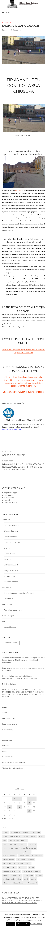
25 (29, 811)
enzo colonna (24, 856)
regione (39, 875)
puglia (5, 875)
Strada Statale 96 (19, 883)
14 (9, 807)
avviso (33, 836)
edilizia (27, 852)
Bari (4, 840)
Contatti (5, 751)
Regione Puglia (9, 576)
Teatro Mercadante (11, 582)
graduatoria (21, 860)
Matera (27, 863)
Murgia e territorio (11, 570)
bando (41, 836)
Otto (4, 621)
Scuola (33, 879)
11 (29, 803)
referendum (28, 875)
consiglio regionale (28, 848)
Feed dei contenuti (9, 718)
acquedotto (15, 832)
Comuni (23, 844)
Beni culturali (14, 840)
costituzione (17, 852)
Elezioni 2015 (7, 604)
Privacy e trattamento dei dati (13, 762)
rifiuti (19, 879)
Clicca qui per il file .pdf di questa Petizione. (23, 392)
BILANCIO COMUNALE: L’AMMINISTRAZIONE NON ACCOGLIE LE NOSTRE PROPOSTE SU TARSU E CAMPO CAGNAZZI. (23, 467)
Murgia (31, 867)
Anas (5, 836)
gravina (31, 860)
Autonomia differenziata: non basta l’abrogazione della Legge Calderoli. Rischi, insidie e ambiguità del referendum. (23, 660)
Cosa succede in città (12, 542)
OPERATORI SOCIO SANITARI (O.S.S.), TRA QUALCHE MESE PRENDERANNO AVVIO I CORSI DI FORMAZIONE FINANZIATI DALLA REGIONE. (22, 900)
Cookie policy (7, 757)
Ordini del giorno (10, 503)
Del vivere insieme (9, 684)
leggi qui (18, 190)
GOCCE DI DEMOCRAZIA (13, 455)
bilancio (24, 840)
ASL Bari (25, 836)
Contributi (7, 852)
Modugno (22, 867)
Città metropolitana (11, 525)
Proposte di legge (10, 493)
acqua (5, 832)
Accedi (5, 713)
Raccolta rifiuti (16, 875)
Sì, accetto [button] (10, 924)
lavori (20, 863)
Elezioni (7, 548)
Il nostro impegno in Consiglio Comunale (19, 593)
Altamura (36, 832)
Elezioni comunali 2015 (12, 610)
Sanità (26, 879)
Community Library (10, 844)
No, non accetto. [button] (23, 924)
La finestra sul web (11, 565)
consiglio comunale (10, 848)
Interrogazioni (9, 495)
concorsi (32, 844)
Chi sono (5, 746)
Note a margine (8, 616)
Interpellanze (9, 498)
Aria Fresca (6, 587)
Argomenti (6, 520)
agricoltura (26, 832)
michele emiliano (9, 867)
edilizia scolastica (9, 856)
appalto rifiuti (15, 836)
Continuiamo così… (11, 537)
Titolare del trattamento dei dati (14, 768)
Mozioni (7, 500)
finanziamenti (37, 856)
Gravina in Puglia (9, 863)
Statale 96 (7, 883)
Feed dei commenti (9, 724)
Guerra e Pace (9, 554)
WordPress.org (7, 730)
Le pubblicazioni (10, 627)
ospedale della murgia (11, 871)
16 (19, 807)
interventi (7, 559)
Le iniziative (7, 22)
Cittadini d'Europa (11, 531)
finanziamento (8, 860)
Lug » (11, 818)
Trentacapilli (32, 883)
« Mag (4, 818)
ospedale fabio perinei (31, 871)
